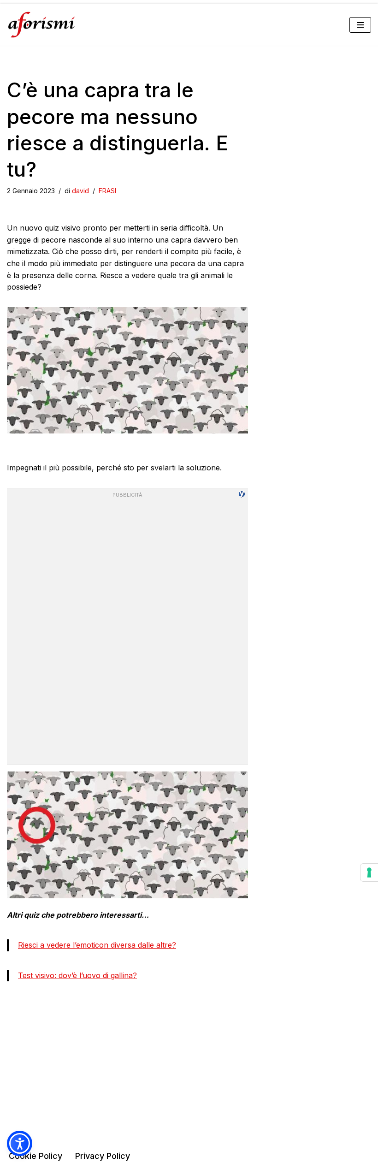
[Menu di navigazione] (360, 25)
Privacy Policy (102, 1156)
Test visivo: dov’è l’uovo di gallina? (77, 975)
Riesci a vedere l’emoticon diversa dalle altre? (97, 944)
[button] (19, 1143)
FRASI (107, 191)
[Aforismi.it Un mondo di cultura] (41, 24)
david (80, 191)
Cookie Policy (35, 1156)
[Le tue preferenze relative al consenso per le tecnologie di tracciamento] (369, 872)
